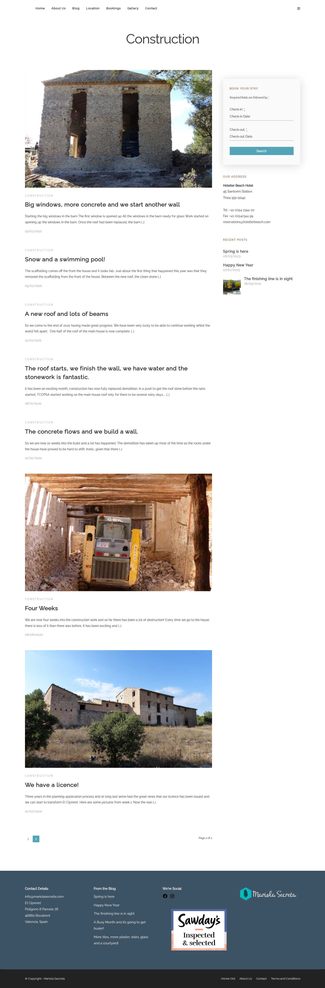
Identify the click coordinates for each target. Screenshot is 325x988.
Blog (76, 8)
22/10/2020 (33, 458)
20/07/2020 (33, 811)
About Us (59, 8)
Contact (151, 8)
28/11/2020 (33, 403)
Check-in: (237, 109)
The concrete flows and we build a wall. (81, 431)
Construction (39, 195)
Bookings (113, 8)
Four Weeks (41, 608)
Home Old (228, 978)
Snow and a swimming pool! (65, 259)
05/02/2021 (33, 286)
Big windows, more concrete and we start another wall (102, 204)
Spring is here (235, 251)
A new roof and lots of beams (67, 313)
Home (40, 8)
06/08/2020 (34, 634)
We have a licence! (52, 785)
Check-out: (238, 129)
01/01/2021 (33, 340)
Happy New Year (238, 265)
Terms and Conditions (285, 978)
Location (93, 8)
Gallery (133, 8)
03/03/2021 (33, 231)
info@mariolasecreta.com (44, 897)
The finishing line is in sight (268, 279)
